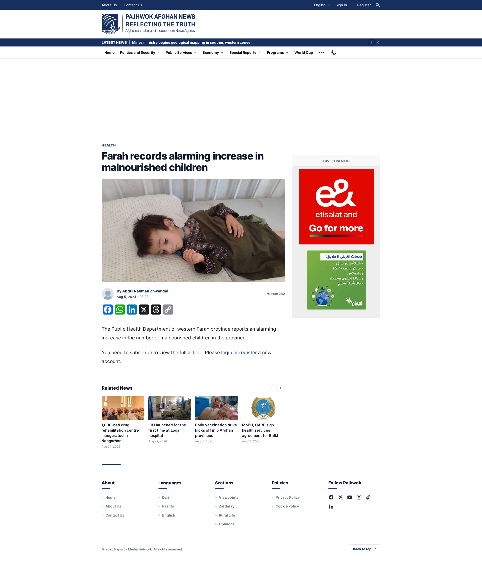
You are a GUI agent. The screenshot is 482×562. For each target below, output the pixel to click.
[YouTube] (349, 497)
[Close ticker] (377, 42)
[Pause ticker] (371, 42)
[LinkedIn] (331, 506)
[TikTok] (368, 497)
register (248, 352)
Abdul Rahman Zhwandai (145, 291)
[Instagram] (359, 497)
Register (364, 5)
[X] (340, 497)
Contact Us (133, 5)
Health (109, 145)
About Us (109, 5)
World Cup (303, 52)
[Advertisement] (241, 96)
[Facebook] (331, 497)
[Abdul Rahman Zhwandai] (107, 294)
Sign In (341, 5)
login (226, 352)
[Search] (377, 5)
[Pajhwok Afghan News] (148, 24)
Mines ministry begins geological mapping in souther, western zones (191, 42)
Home (109, 52)
